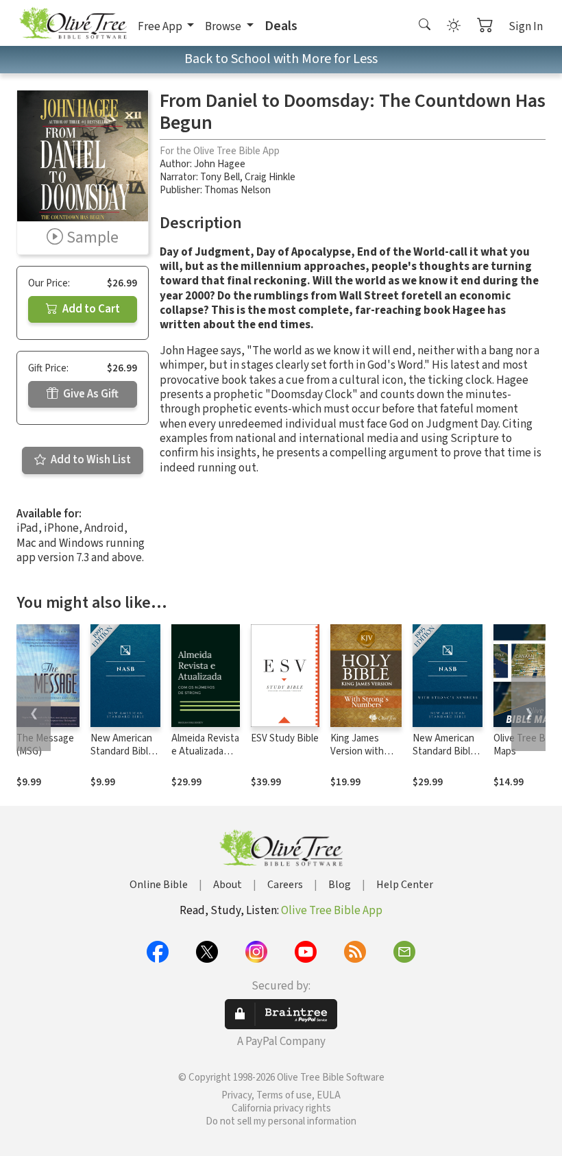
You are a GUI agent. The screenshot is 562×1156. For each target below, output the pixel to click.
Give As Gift (90, 394)
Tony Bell (220, 177)
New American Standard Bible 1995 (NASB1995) (122, 758)
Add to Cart (90, 309)
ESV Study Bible (285, 738)
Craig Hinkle (270, 177)
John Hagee (219, 164)
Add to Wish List (90, 460)
